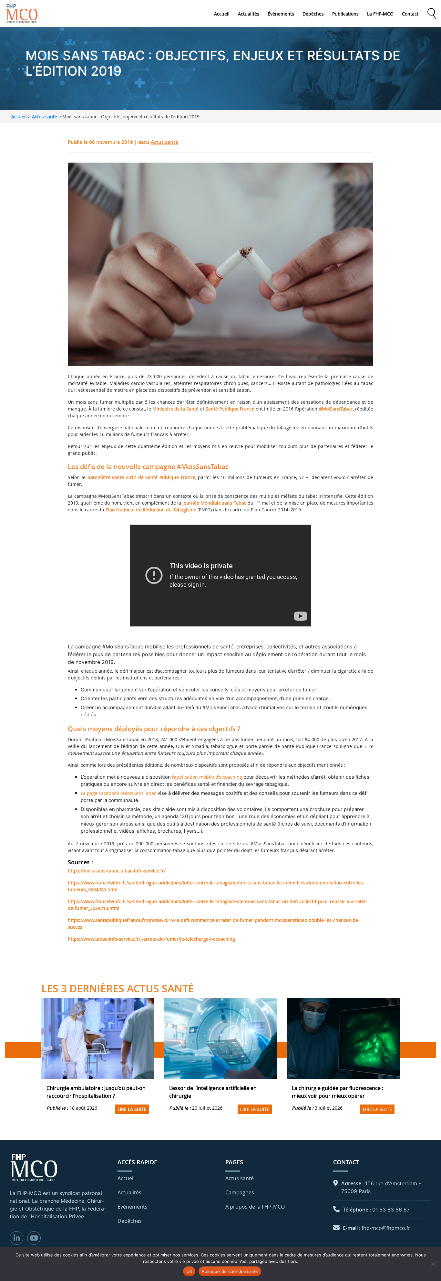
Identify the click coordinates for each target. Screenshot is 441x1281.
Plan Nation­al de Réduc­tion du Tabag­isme (151, 510)
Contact (410, 14)
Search (431, 13)
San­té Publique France (230, 409)
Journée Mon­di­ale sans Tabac (214, 503)
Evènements (133, 1206)
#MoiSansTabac (336, 409)
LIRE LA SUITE (132, 1109)
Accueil (222, 14)
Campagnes (239, 1192)
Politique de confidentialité (230, 1271)
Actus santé (44, 116)
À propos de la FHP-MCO (255, 1206)
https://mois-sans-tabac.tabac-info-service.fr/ (117, 871)
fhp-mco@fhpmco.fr (386, 1228)
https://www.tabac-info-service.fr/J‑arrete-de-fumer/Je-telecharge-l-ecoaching (151, 939)
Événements (281, 14)
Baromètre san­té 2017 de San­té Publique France (141, 477)
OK (189, 1271)
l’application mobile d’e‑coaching (207, 777)
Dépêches (313, 14)
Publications (345, 14)
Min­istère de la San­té (175, 409)
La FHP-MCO (380, 14)
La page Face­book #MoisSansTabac (118, 793)
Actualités (248, 14)
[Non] (433, 1264)
